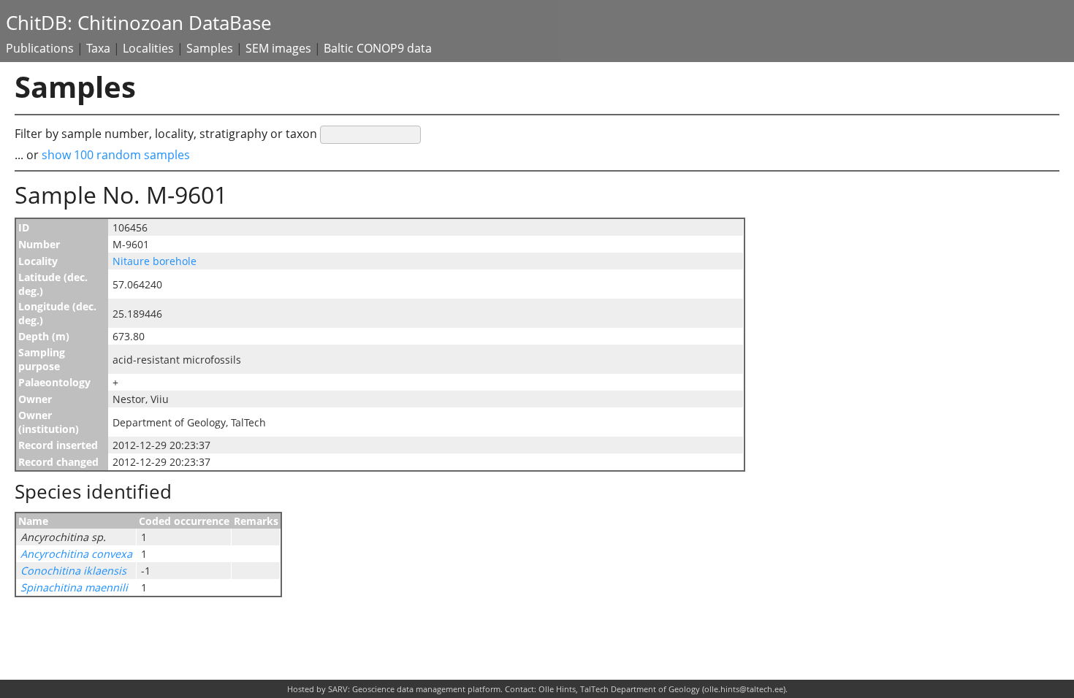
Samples (209, 48)
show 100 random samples (116, 155)
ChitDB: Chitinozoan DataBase (139, 23)
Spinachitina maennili (74, 587)
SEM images (278, 48)
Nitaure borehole (155, 261)
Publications (40, 48)
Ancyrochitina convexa (76, 554)
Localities (148, 48)
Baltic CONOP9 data (378, 48)
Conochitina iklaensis (73, 571)
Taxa (98, 48)
